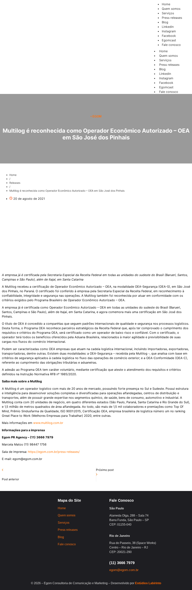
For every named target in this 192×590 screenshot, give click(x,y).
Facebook (166, 83)
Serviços (165, 60)
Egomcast (166, 87)
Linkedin (165, 74)
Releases (14, 182)
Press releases (169, 65)
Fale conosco (168, 92)
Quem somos (168, 55)
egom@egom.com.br (124, 570)
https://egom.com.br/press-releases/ (53, 452)
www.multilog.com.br (48, 423)
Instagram (166, 78)
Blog (162, 69)
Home (163, 51)
